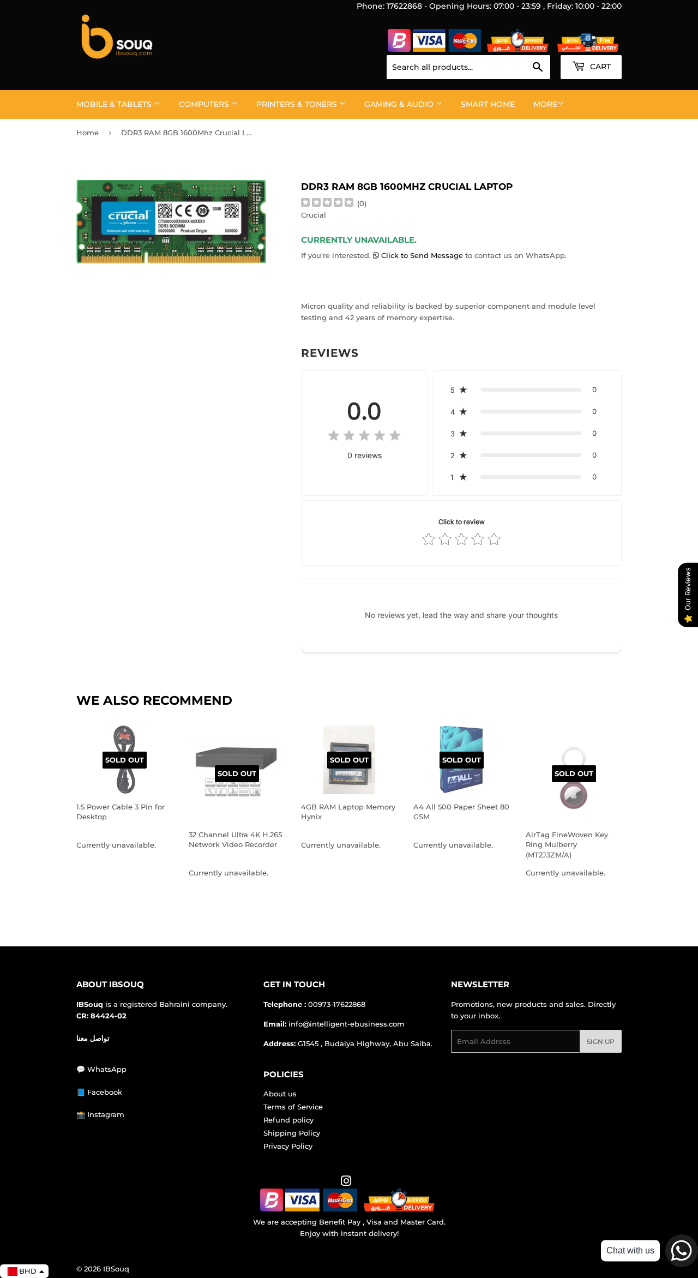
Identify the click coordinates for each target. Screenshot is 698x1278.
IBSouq (116, 1268)
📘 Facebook (99, 1092)
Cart (599, 66)
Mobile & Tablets (115, 104)
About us (280, 1093)
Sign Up (601, 1041)
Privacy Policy (287, 1146)
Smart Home (488, 104)
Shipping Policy (291, 1133)
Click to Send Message (422, 255)
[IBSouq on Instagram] (346, 1182)
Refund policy (288, 1119)
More (545, 104)
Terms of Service (293, 1106)
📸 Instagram (100, 1114)
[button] (526, 389)
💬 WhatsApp (101, 1069)
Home (87, 132)
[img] (327, 203)
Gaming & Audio (400, 104)
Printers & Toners (297, 104)
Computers (205, 104)
